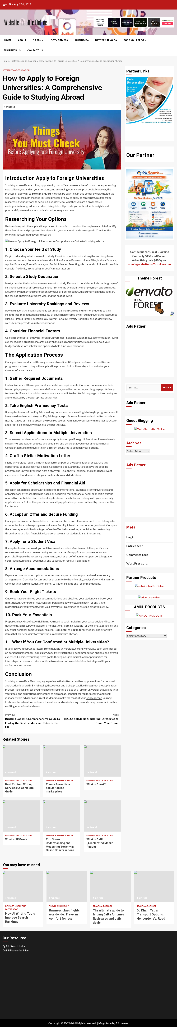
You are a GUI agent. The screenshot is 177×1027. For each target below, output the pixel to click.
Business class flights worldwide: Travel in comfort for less (66, 886)
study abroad (94, 697)
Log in (130, 537)
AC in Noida (81, 40)
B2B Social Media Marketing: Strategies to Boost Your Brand (91, 719)
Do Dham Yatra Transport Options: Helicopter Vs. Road (154, 886)
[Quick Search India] (149, 203)
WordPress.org (136, 563)
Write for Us (12, 50)
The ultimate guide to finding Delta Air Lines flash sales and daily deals (110, 886)
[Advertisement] (149, 354)
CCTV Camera (59, 40)
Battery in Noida (106, 40)
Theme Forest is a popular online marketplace (61, 761)
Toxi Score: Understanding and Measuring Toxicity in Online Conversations (61, 816)
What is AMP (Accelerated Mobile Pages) (102, 816)
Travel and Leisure (59, 906)
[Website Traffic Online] (149, 428)
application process (42, 226)
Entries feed (134, 546)
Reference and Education (16, 70)
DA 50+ (37, 40)
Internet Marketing (16, 906)
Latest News (11, 909)
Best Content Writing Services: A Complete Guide (21, 761)
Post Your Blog (133, 40)
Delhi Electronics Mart (16, 950)
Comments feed (137, 555)
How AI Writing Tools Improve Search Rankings (23, 886)
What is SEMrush (21, 816)
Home (7, 40)
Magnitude (104, 1023)
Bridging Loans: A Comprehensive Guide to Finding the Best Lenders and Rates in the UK (32, 721)
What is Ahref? (102, 761)
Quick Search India (14, 946)
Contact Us (35, 50)
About (22, 40)
